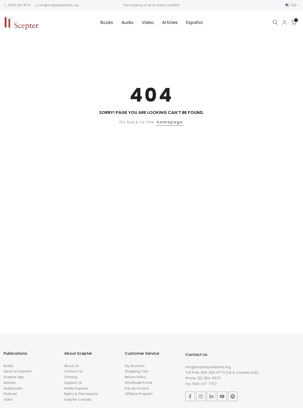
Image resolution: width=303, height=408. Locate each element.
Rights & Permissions (81, 393)
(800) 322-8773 (19, 5)
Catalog (70, 377)
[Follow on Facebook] (190, 396)
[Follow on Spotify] (232, 396)
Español (194, 22)
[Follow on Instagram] (200, 396)
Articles (170, 22)
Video (148, 22)
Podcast (10, 393)
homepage (170, 122)
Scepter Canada (77, 399)
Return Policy (135, 377)
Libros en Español (17, 371)
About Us (71, 365)
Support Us (73, 382)
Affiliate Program (139, 393)
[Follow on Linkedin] (211, 396)
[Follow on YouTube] (222, 396)
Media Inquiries (76, 388)
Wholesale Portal (138, 382)
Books (106, 22)
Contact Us (73, 371)
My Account (135, 365)
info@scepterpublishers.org (59, 5)
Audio (127, 22)
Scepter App (14, 377)
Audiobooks (13, 388)
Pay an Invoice (137, 388)
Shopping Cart (136, 371)
